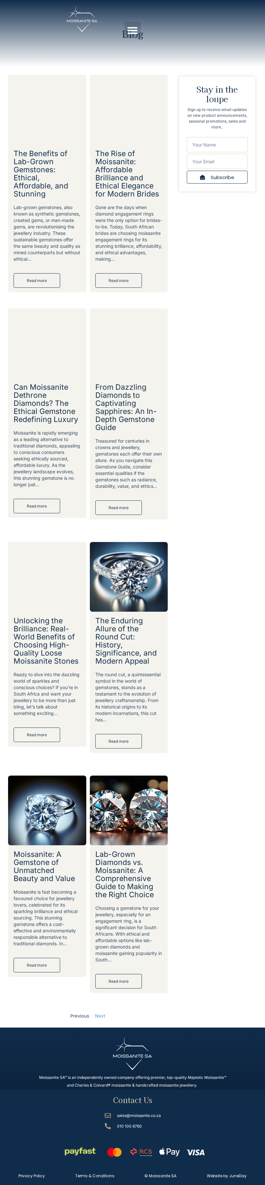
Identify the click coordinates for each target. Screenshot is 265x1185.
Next (100, 1016)
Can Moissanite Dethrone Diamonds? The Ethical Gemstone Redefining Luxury (46, 403)
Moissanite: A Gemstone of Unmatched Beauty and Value (44, 866)
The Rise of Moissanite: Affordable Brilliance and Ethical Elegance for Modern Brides (127, 173)
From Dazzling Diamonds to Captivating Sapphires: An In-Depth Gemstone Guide (126, 407)
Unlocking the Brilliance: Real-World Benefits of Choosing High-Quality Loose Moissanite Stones (46, 641)
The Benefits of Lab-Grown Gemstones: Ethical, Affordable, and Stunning (41, 173)
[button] (132, 30)
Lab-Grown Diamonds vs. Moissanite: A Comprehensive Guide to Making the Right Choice (124, 874)
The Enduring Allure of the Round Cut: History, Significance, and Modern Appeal (126, 641)
